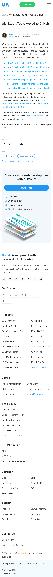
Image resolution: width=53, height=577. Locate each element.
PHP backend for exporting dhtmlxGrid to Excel (27, 83)
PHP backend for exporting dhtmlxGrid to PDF (26, 75)
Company (7, 471)
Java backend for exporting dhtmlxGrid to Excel (27, 88)
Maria (10, 34)
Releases (13, 295)
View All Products (38, 367)
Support (6, 502)
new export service (35, 115)
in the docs (23, 119)
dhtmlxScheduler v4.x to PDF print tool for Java (27, 67)
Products (7, 314)
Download (27, 4)
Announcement (26, 156)
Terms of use (23, 564)
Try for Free (26, 187)
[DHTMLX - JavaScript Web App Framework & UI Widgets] (5, 5)
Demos (6, 377)
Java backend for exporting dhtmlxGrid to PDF (27, 79)
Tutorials (7, 301)
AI (4, 295)
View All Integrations (11, 435)
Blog (4, 14)
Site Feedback (38, 564)
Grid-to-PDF (28, 161)
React (36, 295)
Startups (25, 295)
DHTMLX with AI (11, 444)
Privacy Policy (8, 564)
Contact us (8, 533)
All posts (8, 156)
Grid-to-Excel (10, 161)
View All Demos (34, 394)
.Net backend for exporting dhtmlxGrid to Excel (27, 71)
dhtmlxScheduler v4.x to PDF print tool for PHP (27, 63)
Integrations (9, 403)
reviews (38, 553)
